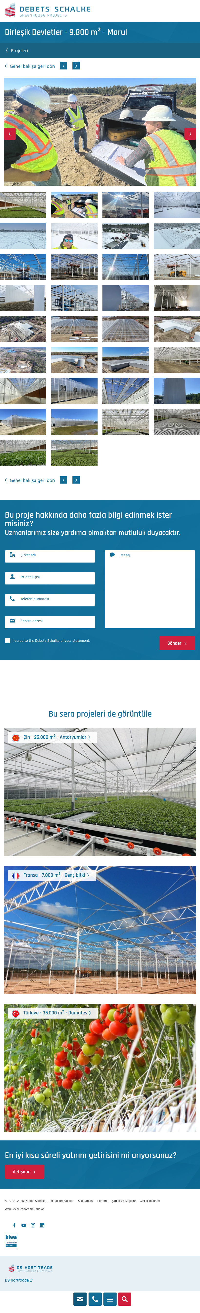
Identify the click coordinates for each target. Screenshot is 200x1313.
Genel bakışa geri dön (32, 66)
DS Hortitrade (17, 1280)
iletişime (21, 1171)
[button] (10, 134)
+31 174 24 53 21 (95, 1296)
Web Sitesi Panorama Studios (24, 1209)
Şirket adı (28, 555)
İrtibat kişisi (30, 576)
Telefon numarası (34, 598)
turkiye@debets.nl (80, 1296)
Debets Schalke (47, 11)
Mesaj (125, 555)
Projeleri (19, 50)
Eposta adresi (31, 620)
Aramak (124, 1296)
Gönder (174, 643)
